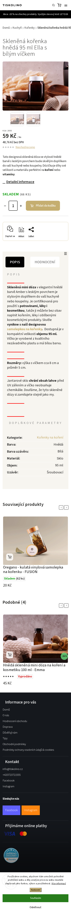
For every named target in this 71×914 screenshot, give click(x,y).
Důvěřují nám (10, 733)
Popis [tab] (15, 262)
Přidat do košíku (46, 206)
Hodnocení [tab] (45, 262)
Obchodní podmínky (14, 744)
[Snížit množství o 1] (5, 205)
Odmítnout (35, 907)
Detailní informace (20, 181)
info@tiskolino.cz (13, 769)
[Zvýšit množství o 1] (20, 205)
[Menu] (65, 5)
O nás (6, 715)
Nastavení (35, 890)
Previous (61, 507)
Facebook (8, 781)
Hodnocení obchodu (15, 721)
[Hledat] (53, 5)
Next (66, 507)
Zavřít (60, 241)
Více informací (59, 883)
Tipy (5, 738)
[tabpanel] (35, 553)
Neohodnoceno (25, 147)
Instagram (8, 786)
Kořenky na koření (50, 437)
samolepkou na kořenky (24, 329)
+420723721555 (12, 775)
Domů (6, 710)
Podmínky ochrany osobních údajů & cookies (28, 750)
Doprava (8, 727)
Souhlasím (35, 898)
